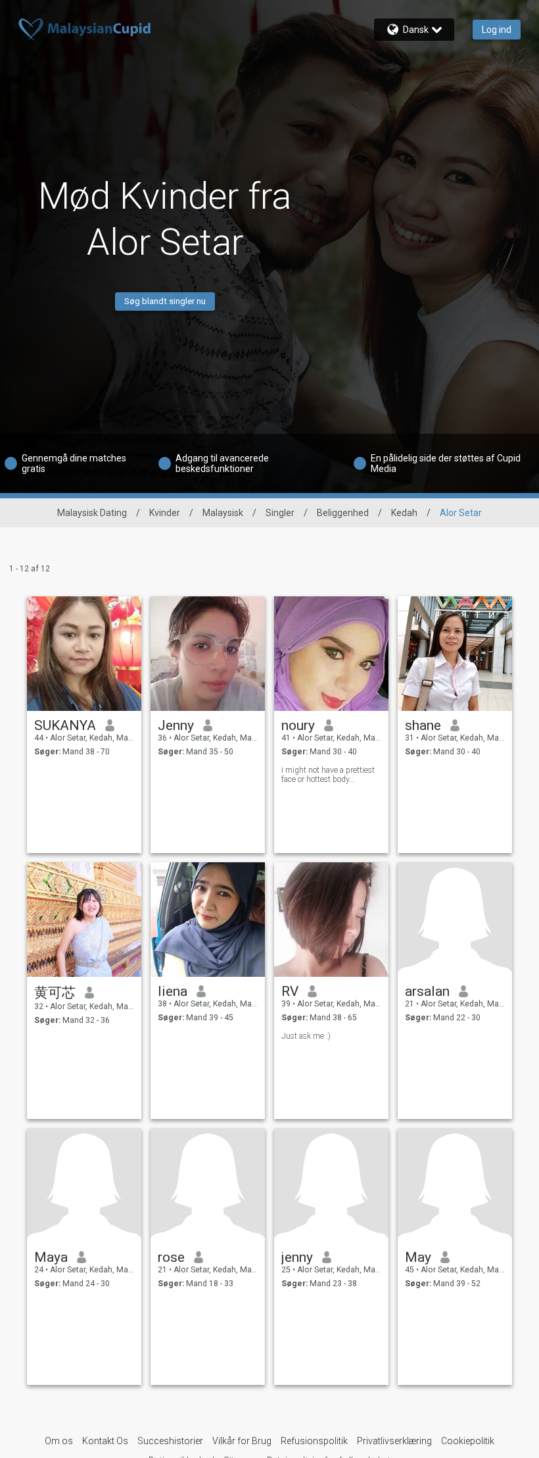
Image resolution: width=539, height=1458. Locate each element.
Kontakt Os (105, 1441)
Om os (59, 1441)
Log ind (496, 29)
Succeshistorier (170, 1441)
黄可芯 (55, 993)
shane (423, 725)
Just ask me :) (306, 1036)
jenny (297, 1257)
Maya (51, 1257)
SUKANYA (65, 725)
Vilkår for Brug (241, 1441)
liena (172, 991)
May (418, 1257)
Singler (280, 513)
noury (298, 725)
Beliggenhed (343, 513)
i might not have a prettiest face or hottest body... (328, 775)
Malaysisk (222, 513)
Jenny (176, 725)
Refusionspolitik (314, 1441)
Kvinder (164, 513)
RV (289, 991)
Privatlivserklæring (394, 1441)
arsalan (427, 991)
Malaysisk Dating (92, 513)
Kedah (404, 513)
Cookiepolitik (467, 1441)
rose (171, 1257)
